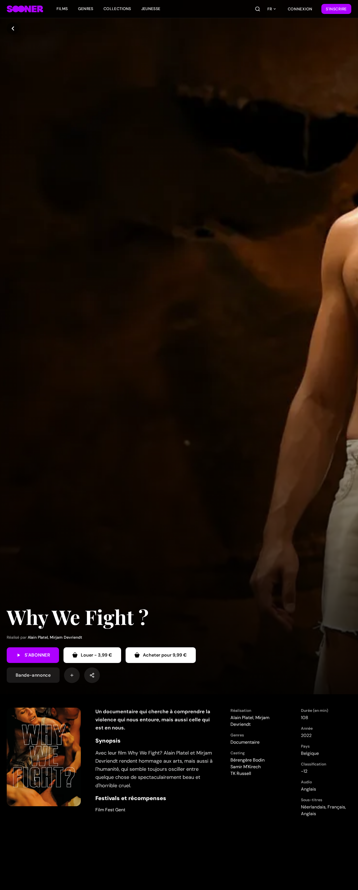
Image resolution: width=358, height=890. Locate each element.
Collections (117, 8)
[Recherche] (257, 9)
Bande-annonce (33, 675)
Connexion (300, 8)
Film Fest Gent (110, 810)
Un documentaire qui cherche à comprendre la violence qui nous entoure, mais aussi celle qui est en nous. (152, 719)
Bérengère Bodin (247, 760)
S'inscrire (336, 8)
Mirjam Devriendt (66, 637)
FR (269, 8)
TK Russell (240, 773)
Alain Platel (38, 637)
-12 (304, 771)
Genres (85, 8)
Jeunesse (151, 8)
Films (62, 8)
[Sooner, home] (25, 9)
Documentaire (245, 742)
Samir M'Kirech (245, 767)
